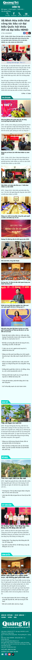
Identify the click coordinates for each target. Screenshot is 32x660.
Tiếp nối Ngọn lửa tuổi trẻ (11, 423)
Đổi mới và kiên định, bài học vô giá (12, 604)
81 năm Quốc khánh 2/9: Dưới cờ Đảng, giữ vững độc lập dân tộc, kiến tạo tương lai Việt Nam (15, 599)
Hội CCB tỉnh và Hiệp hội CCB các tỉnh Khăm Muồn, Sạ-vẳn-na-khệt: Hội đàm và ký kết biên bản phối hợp (15, 447)
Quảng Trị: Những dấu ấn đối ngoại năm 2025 (15, 239)
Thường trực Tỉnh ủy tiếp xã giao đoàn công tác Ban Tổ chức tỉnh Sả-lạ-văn (16, 491)
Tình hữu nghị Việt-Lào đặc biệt (13, 478)
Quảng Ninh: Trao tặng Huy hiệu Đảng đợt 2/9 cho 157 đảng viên (15, 541)
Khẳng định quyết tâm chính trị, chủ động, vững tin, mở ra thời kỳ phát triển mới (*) (16, 370)
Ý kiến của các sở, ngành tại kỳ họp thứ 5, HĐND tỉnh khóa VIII (14, 349)
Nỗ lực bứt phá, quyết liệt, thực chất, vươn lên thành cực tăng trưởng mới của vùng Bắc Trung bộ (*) (16, 363)
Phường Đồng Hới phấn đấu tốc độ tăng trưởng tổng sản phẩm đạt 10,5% (14, 120)
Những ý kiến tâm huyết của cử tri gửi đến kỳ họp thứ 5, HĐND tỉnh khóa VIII (15, 375)
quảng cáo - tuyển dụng (7, 615)
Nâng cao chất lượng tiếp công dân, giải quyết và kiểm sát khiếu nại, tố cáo (15, 216)
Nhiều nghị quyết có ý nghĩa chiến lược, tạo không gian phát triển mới (15, 576)
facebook (3, 617)
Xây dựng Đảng (6, 11)
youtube (10, 617)
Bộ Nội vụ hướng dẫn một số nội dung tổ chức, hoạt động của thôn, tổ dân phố (15, 343)
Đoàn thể (20, 9)
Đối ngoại (4, 9)
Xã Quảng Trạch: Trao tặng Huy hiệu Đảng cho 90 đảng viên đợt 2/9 (15, 527)
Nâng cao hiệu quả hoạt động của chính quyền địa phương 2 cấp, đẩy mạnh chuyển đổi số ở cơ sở (16, 356)
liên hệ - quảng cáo (19, 615)
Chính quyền (12, 9)
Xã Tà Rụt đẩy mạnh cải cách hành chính (14, 386)
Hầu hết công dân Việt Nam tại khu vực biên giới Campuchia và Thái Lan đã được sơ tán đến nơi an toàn (15, 330)
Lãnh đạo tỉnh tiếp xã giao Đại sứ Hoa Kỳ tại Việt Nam (16, 496)
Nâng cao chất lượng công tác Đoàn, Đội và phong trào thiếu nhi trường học (15, 442)
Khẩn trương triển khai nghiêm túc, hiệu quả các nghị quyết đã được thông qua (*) (14, 306)
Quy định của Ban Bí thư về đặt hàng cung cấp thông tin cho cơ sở (15, 545)
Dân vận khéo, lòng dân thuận (10, 260)
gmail (15, 617)
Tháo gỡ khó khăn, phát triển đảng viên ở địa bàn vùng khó (15, 381)
